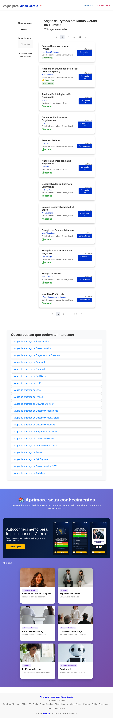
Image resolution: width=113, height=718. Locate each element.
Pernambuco (104, 704)
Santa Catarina (46, 704)
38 (80, 37)
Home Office (21, 704)
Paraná (86, 704)
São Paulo (33, 704)
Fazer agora (15, 547)
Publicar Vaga (103, 5)
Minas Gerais (75, 704)
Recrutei (46, 713)
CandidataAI (8, 704)
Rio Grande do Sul (57, 708)
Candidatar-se (84, 53)
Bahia (94, 704)
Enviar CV (88, 5)
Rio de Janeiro (61, 704)
